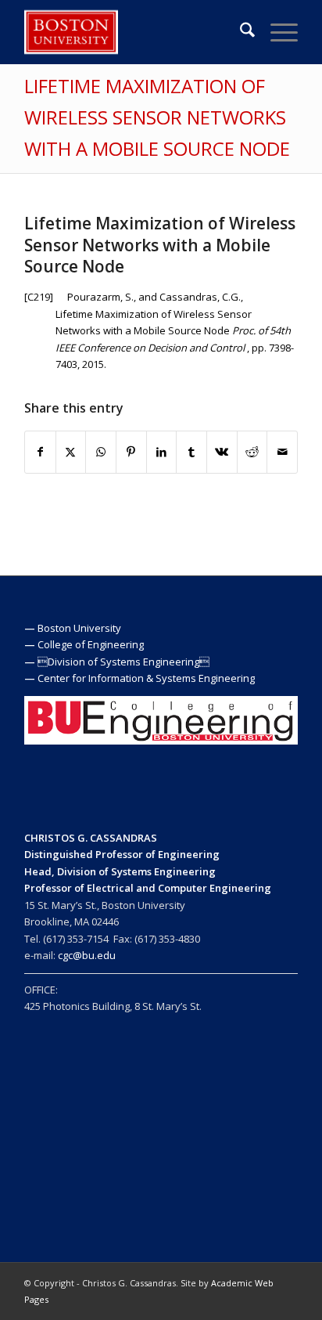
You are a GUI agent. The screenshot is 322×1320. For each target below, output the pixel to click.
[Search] (239, 32)
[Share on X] (71, 451)
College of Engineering (91, 644)
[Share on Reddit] (252, 451)
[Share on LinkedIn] (162, 451)
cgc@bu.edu (87, 955)
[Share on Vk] (222, 451)
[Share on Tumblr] (191, 451)
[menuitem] (239, 32)
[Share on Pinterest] (131, 451)
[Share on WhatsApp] (101, 451)
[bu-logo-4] (133, 32)
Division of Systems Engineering (123, 662)
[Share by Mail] (282, 451)
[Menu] (276, 32)
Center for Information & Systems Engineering (146, 678)
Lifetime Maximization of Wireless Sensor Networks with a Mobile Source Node (157, 117)
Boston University (79, 628)
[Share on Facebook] (40, 451)
